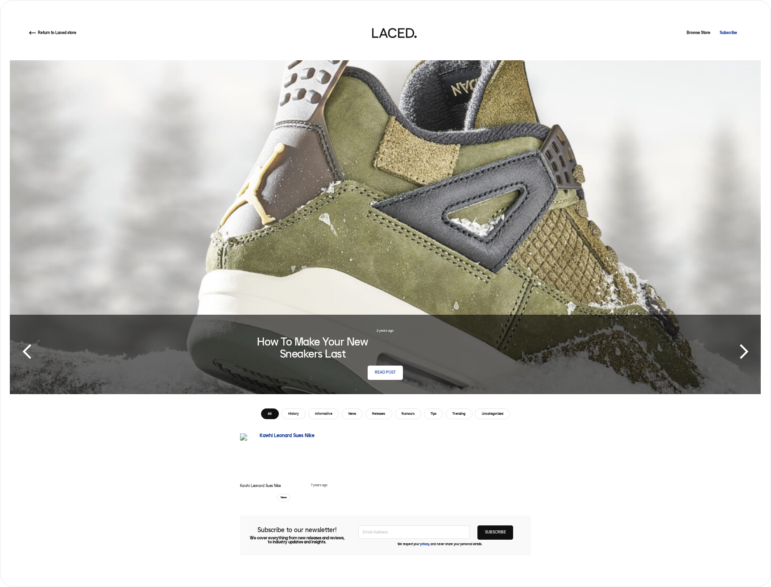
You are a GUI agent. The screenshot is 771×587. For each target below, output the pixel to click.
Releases (378, 414)
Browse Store (698, 33)
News (352, 414)
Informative (323, 414)
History (293, 414)
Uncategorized (492, 414)
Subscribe (728, 33)
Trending (458, 414)
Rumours (408, 414)
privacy (424, 544)
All (270, 414)
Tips (433, 414)
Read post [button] (385, 372)
